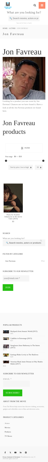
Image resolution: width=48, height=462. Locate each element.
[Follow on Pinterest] (25, 452)
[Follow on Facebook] (5, 452)
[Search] (34, 5)
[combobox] (24, 261)
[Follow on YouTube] (15, 452)
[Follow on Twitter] (10, 452)
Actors (12, 28)
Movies (7, 428)
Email (7, 379)
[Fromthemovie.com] (8, 5)
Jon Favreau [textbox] (23, 261)
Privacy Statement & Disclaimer (11, 457)
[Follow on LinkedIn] (20, 452)
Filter (27, 148)
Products (8, 432)
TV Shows (8, 436)
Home (5, 28)
